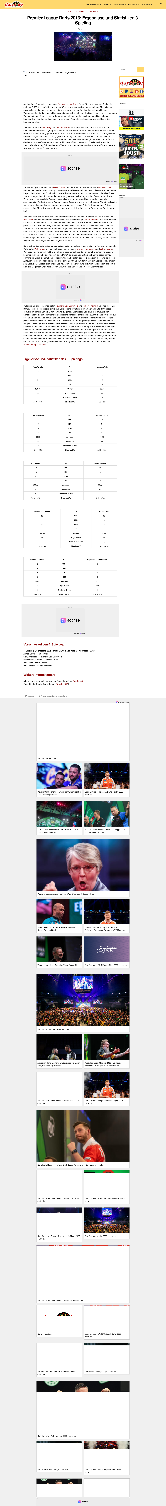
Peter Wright (47, 127)
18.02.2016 (84, 29)
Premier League (46, 696)
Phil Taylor (28, 219)
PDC (75, 11)
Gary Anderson (91, 219)
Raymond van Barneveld (67, 305)
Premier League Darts (88, 11)
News (70, 11)
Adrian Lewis (106, 248)
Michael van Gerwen (86, 248)
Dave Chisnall (59, 187)
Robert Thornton (90, 305)
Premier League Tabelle (34, 344)
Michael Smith (104, 187)
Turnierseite (78, 681)
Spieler (106, 4)
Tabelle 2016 (62, 684)
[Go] (140, 69)
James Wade (63, 127)
